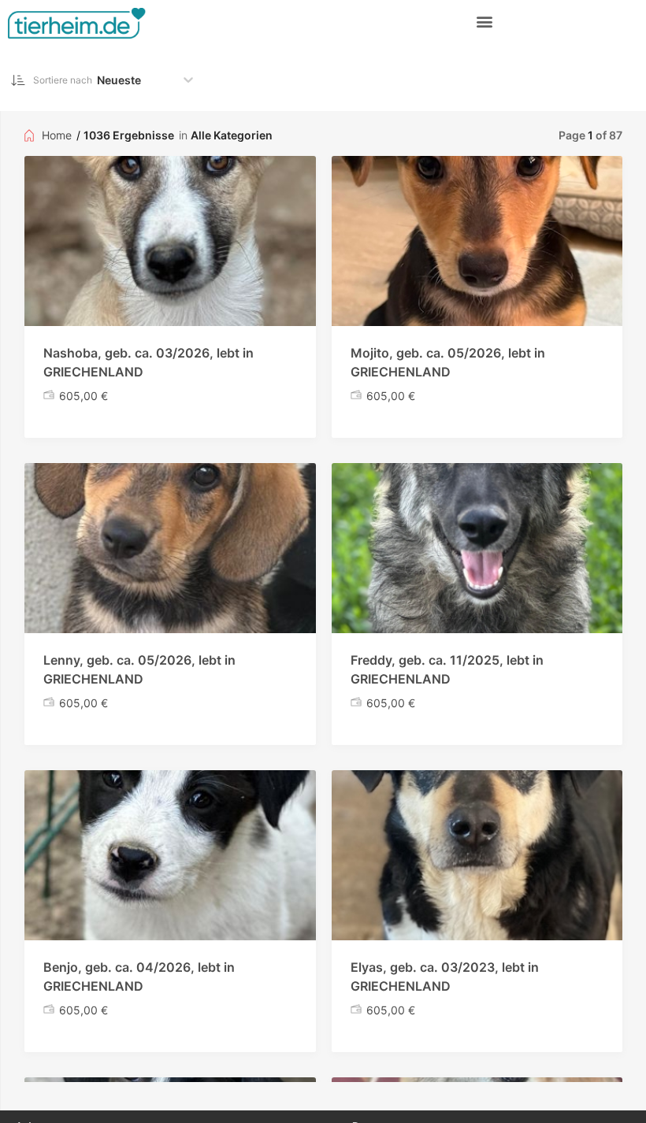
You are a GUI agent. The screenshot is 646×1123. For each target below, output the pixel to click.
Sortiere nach (62, 80)
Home (57, 135)
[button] (485, 21)
